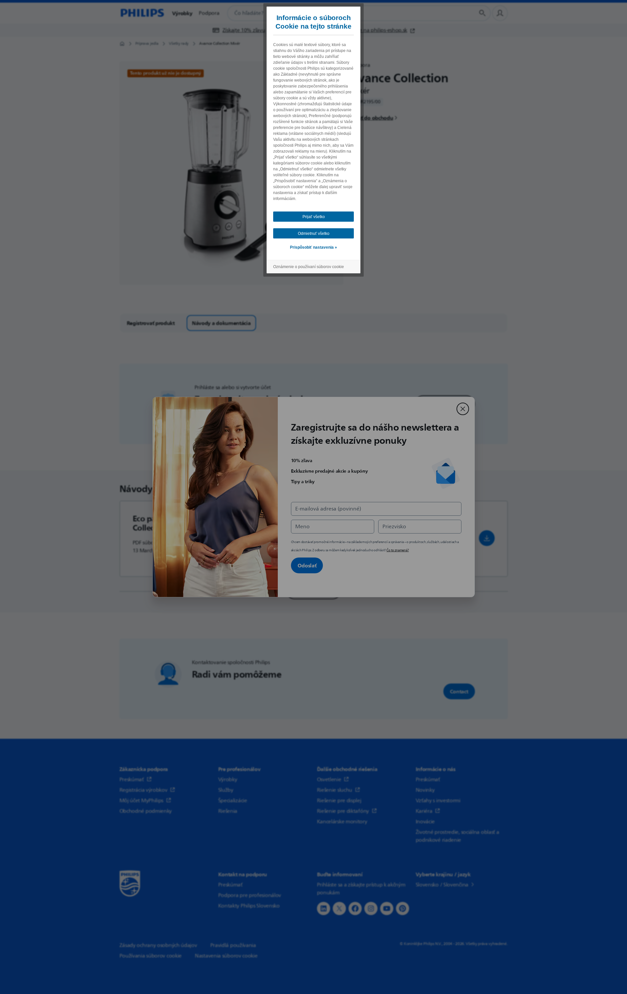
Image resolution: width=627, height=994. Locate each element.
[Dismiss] (462, 409)
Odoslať (307, 565)
